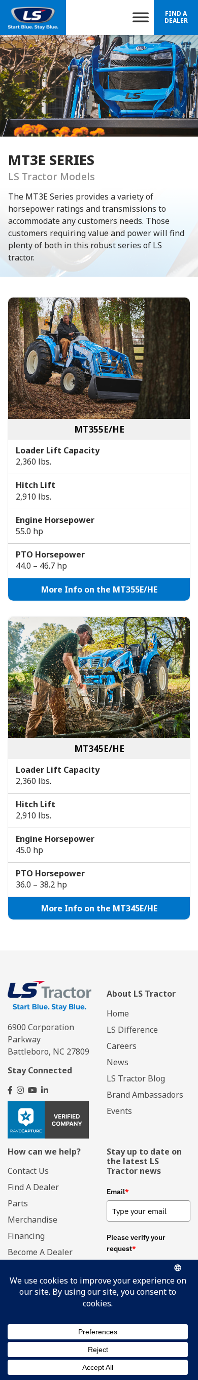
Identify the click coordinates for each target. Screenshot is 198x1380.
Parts (18, 1203)
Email (118, 1191)
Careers (122, 1046)
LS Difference (132, 1029)
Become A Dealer (40, 1252)
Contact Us (28, 1170)
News (117, 1062)
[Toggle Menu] (141, 17)
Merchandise (32, 1219)
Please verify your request (136, 1243)
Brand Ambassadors (145, 1094)
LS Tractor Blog (136, 1078)
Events (119, 1110)
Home (118, 1013)
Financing (26, 1235)
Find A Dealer (176, 17)
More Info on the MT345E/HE (99, 908)
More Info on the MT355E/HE (99, 589)
